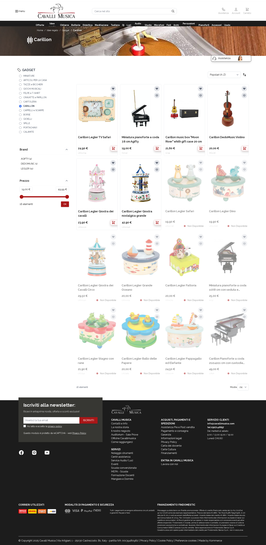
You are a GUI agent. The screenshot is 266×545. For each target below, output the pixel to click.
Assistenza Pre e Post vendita (178, 427)
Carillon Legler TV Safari (94, 137)
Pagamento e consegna (174, 430)
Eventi (114, 464)
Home (40, 30)
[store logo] (56, 11)
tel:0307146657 (215, 427)
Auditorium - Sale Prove (124, 434)
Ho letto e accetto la (44, 426)
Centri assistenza (120, 456)
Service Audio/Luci (122, 460)
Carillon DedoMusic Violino (227, 137)
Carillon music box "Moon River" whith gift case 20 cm (183, 139)
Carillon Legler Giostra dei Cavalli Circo (95, 287)
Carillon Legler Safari (179, 211)
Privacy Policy (79, 433)
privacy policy (55, 426)
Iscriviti (88, 420)
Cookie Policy (165, 540)
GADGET (65, 30)
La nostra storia (120, 427)
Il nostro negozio (120, 430)
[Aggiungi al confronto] (113, 95)
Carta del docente (171, 445)
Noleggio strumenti (122, 453)
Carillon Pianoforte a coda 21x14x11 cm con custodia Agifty (226, 361)
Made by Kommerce (210, 540)
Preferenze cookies (186, 540)
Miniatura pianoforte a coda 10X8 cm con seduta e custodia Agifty (227, 288)
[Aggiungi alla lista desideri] (113, 88)
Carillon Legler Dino (222, 211)
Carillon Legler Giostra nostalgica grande (137, 213)
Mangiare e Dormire (122, 478)
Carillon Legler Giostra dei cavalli (95, 213)
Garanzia (166, 434)
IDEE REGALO (52, 30)
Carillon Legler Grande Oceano (137, 287)
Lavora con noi (169, 464)
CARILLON (77, 30)
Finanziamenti (169, 453)
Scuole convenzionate (124, 467)
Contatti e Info (119, 423)
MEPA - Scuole (119, 471)
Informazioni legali (171, 438)
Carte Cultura (168, 449)
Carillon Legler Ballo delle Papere (139, 361)
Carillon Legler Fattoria (180, 285)
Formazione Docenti (122, 475)
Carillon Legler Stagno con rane (96, 361)
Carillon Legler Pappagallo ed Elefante (183, 361)
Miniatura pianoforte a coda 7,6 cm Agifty (140, 139)
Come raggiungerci (122, 442)
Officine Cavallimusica (123, 438)
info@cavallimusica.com (220, 423)
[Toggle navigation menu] (16, 11)
